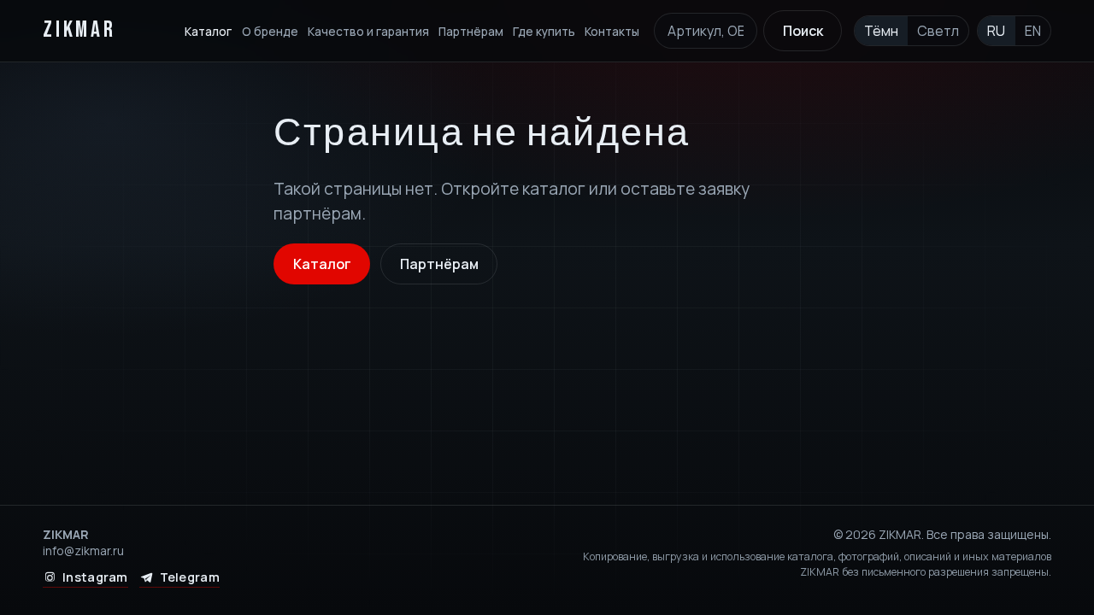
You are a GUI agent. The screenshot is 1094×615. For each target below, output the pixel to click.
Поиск (803, 30)
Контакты (612, 31)
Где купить (544, 31)
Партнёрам (470, 31)
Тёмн (881, 30)
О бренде (270, 31)
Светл (938, 30)
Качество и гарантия (368, 31)
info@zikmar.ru (83, 550)
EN (1033, 30)
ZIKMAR (79, 30)
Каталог (208, 31)
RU (996, 30)
